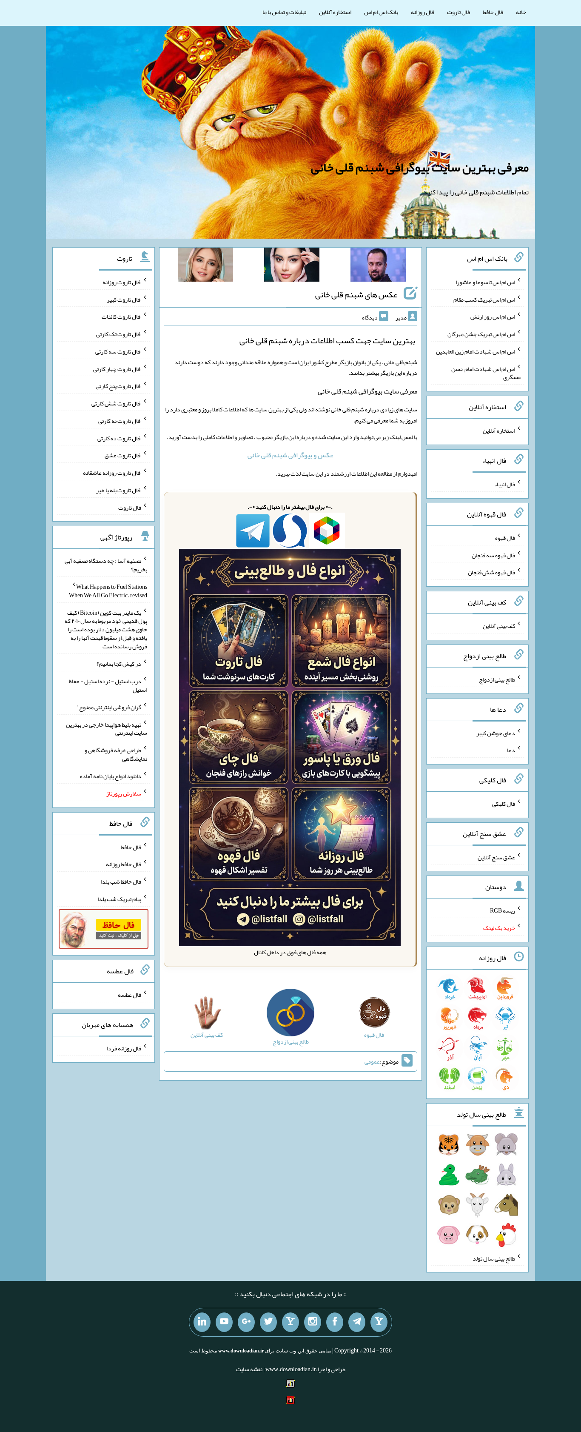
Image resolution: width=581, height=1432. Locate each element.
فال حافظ (493, 12)
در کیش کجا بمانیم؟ (119, 664)
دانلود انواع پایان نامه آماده (110, 776)
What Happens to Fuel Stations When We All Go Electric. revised (108, 591)
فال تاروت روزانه (122, 282)
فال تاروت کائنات (121, 316)
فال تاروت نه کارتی (119, 421)
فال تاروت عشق (123, 455)
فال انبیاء (505, 484)
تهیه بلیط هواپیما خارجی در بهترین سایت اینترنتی (106, 728)
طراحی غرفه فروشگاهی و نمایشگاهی (116, 754)
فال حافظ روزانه (123, 864)
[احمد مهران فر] (378, 266)
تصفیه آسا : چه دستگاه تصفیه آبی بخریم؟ (106, 565)
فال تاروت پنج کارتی (118, 386)
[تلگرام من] (356, 1322)
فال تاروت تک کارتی (118, 334)
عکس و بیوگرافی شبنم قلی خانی (290, 455)
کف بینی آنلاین (499, 626)
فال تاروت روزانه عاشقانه (112, 473)
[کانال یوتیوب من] (224, 1322)
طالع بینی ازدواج (497, 679)
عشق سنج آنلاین (496, 857)
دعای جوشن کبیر (495, 733)
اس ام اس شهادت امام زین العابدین (475, 351)
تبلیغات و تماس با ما (284, 12)
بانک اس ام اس (381, 12)
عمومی (372, 1061)
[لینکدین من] (202, 1322)
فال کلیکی (503, 804)
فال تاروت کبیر (124, 299)
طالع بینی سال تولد (494, 1258)
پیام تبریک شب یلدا (119, 899)
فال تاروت (458, 12)
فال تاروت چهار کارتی (117, 368)
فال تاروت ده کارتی (119, 438)
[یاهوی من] (378, 1322)
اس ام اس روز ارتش (492, 316)
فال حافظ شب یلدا (121, 881)
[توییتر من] (268, 1322)
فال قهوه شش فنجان (491, 572)
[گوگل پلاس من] (246, 1322)
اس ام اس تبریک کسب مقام (484, 299)
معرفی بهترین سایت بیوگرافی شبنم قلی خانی (420, 167)
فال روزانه (422, 12)
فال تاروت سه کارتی (118, 351)
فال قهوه (505, 538)
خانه (521, 12)
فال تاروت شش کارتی (116, 403)
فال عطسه (129, 995)
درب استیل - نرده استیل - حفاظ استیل (107, 685)
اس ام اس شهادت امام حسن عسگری (486, 372)
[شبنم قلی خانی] (205, 266)
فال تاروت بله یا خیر (118, 490)
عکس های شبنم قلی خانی (356, 294)
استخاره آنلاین (335, 12)
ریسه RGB (502, 910)
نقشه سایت (249, 1369)
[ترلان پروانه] (291, 266)
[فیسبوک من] (334, 1322)
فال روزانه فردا (124, 1048)
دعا (511, 750)
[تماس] (290, 1322)
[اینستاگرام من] (312, 1322)
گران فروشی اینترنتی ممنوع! (109, 707)
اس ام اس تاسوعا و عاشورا (485, 282)
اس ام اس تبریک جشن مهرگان (481, 334)
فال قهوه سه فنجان (493, 555)
